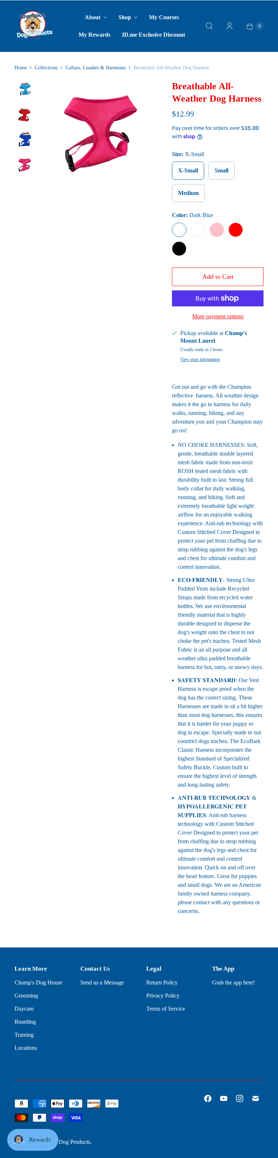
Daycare (24, 1009)
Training (24, 1035)
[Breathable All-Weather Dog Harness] (97, 135)
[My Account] (229, 26)
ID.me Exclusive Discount (153, 35)
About (92, 17)
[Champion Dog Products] (34, 26)
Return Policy (162, 982)
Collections (46, 67)
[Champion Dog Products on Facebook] (208, 1098)
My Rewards (94, 35)
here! (249, 982)
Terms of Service (165, 1009)
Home (20, 67)
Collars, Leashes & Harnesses (96, 67)
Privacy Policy (163, 995)
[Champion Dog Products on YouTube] (224, 1098)
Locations (25, 1048)
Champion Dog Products (61, 1142)
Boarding (25, 1022)
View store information (200, 359)
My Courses (164, 17)
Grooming (26, 995)
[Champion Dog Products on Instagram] (240, 1098)
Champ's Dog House (38, 982)
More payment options (218, 316)
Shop (124, 17)
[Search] (209, 26)
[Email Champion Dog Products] (256, 1098)
